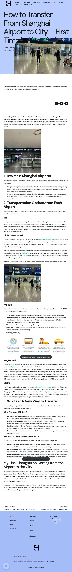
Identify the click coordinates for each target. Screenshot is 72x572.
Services (12, 520)
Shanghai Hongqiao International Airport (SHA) (21, 194)
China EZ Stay (29, 4)
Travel (60, 2)
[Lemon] (56, 519)
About (18, 4)
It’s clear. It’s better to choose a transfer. (36, 459)
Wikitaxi (6, 406)
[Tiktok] (59, 519)
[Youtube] (53, 519)
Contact (12, 528)
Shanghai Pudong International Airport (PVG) (20, 187)
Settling (36, 2)
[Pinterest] (56, 522)
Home (17, 2)
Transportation (49, 2)
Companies (26, 2)
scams (10, 227)
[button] (57, 103)
